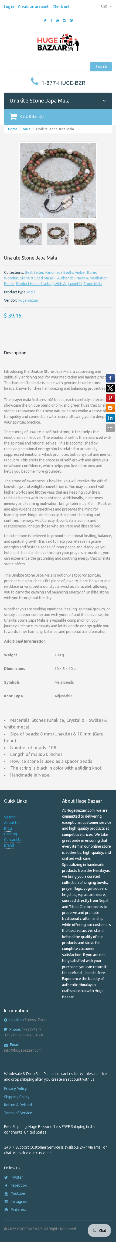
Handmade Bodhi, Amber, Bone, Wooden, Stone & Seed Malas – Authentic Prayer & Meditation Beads (56, 278)
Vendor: (10, 300)
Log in (9, 7)
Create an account (33, 7)
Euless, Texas (28, 1020)
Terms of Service (18, 1113)
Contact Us (13, 839)
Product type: (15, 292)
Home (12, 129)
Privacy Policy (15, 1089)
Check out (61, 7)
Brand (9, 845)
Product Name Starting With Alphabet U (49, 284)
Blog (8, 828)
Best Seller (34, 272)
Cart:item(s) (32, 116)
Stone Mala (92, 284)
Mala (26, 129)
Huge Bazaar (28, 300)
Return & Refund (18, 1105)
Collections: (14, 272)
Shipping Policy (16, 1097)
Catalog (10, 834)
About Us (11, 823)
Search (101, 66)
